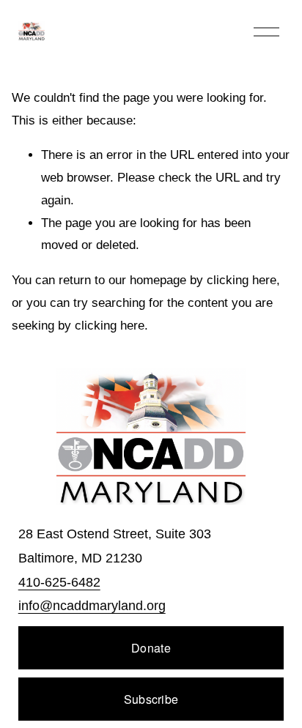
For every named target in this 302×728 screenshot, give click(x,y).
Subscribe (151, 699)
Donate (151, 647)
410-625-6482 (59, 582)
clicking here (241, 280)
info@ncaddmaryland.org (92, 605)
